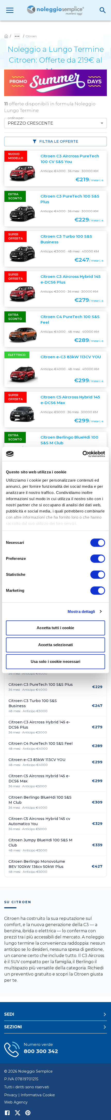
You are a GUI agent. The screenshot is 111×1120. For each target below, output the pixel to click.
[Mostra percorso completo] (17, 36)
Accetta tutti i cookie (55, 628)
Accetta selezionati (55, 645)
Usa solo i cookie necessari (56, 661)
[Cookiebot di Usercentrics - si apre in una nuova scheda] (82, 454)
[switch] (97, 558)
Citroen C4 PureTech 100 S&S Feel (41, 743)
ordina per (16, 118)
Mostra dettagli (81, 611)
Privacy (10, 1095)
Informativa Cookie (38, 1095)
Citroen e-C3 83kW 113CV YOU (37, 759)
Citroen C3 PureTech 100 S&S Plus (41, 684)
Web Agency (16, 1102)
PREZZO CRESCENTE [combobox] (30, 123)
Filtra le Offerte (58, 141)
